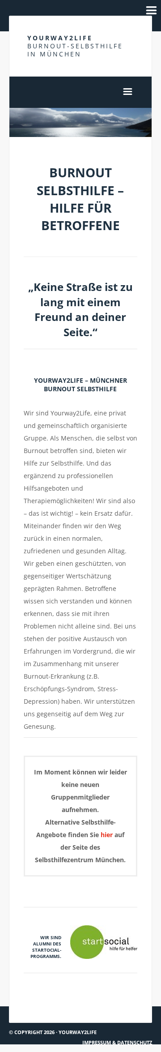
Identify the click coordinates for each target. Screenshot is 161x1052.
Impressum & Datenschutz (117, 1042)
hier (107, 834)
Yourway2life (75, 46)
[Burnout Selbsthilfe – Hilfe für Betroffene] (80, 122)
